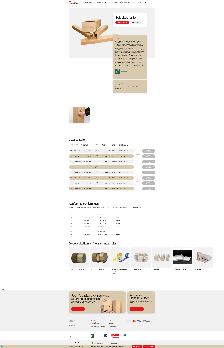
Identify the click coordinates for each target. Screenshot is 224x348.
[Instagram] (80, 342)
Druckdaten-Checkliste (113, 326)
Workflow (110, 322)
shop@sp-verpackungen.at (76, 326)
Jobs (110, 327)
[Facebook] (75, 342)
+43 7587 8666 (73, 325)
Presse (92, 346)
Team (110, 320)
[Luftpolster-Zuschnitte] (182, 260)
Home (70, 6)
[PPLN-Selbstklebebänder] (79, 260)
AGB (95, 346)
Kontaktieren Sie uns (137, 309)
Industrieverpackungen (95, 323)
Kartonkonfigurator (89, 2)
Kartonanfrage (99, 2)
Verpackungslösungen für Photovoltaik (98, 326)
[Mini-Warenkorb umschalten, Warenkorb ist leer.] (152, 3)
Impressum (121, 346)
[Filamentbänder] (141, 260)
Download (118, 214)
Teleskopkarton (75, 6)
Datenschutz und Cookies (106, 346)
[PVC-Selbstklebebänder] (100, 260)
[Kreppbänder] (162, 260)
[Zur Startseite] (73, 2)
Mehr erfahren (135, 22)
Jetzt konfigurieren (78, 309)
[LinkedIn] (83, 342)
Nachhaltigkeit (115, 346)
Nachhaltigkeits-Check (95, 327)
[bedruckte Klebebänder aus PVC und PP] (120, 261)
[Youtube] (78, 342)
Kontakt (144, 2)
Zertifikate (111, 323)
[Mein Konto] (154, 3)
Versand (98, 346)
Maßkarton (93, 320)
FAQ (109, 324)
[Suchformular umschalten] (149, 3)
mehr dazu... (121, 56)
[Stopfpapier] (203, 260)
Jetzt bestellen (121, 22)
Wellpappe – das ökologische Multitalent (98, 324)
